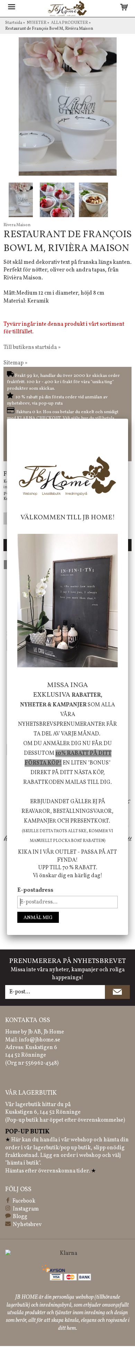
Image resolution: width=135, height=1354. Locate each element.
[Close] (128, 418)
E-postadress (35, 890)
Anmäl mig (38, 918)
